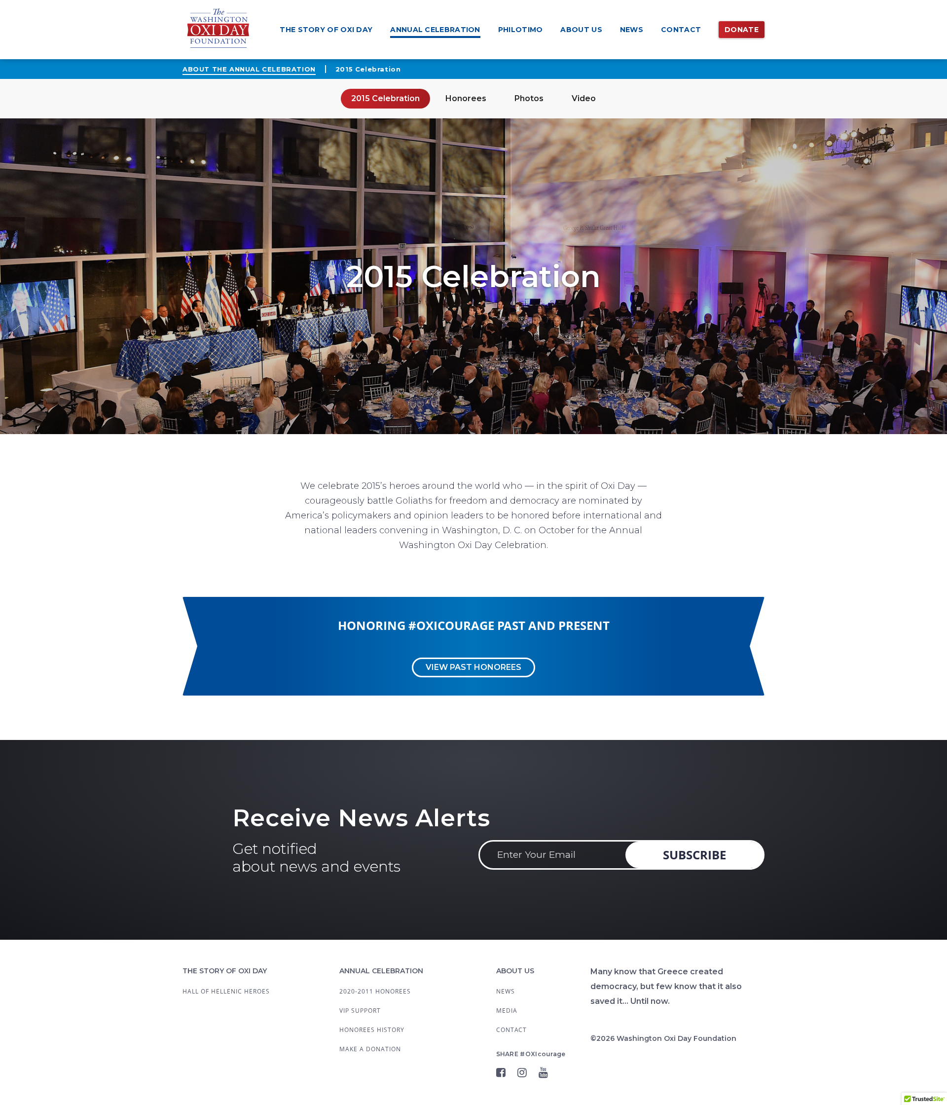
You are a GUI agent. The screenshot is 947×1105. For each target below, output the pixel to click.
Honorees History (371, 1030)
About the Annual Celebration (249, 69)
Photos (529, 98)
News (631, 29)
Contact (681, 29)
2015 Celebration (385, 98)
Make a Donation (370, 1049)
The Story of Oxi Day (326, 29)
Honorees (465, 98)
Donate (742, 29)
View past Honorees (473, 667)
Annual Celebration (435, 29)
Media (506, 1010)
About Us (581, 29)
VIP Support (360, 1010)
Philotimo (520, 29)
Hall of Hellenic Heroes (226, 991)
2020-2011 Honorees (375, 991)
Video (584, 98)
